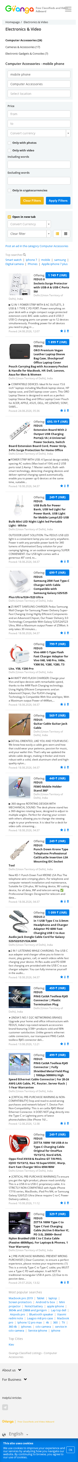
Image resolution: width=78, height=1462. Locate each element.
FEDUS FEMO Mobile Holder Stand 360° (48, 786)
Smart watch (13, 260)
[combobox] (39, 133)
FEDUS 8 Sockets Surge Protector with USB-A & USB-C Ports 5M (51, 285)
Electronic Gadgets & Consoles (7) (26, 53)
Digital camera (14, 264)
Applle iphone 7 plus (55, 264)
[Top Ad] (67, 331)
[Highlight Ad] (64, 331)
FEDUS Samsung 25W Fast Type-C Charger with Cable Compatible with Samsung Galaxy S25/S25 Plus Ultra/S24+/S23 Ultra (39, 587)
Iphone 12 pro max (29, 1322)
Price (11, 106)
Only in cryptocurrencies (29, 190)
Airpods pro (17, 1314)
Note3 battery (34, 1306)
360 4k (13, 1327)
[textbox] (37, 133)
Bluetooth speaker (41, 1314)
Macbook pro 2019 (21, 1298)
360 (55, 1322)
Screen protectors (20, 1302)
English (16, 1434)
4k (47, 1322)
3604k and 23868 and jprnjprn (28, 1310)
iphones (26, 1327)
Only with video (23, 150)
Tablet (40, 1298)
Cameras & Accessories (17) (22, 47)
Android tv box (45, 1302)
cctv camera (43, 1327)
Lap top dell (58, 1310)
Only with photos (24, 143)
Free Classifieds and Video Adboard (36, 1421)
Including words (18, 157)
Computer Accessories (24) (23, 40)
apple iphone (55, 1306)
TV (63, 1322)
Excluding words (18, 173)
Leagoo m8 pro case (40, 1318)
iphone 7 (31, 260)
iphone (55, 1330)
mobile (45, 260)
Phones (32, 264)
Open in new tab (24, 217)
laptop (53, 1298)
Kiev (11, 1344)
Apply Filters (58, 200)
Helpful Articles (11, 1398)
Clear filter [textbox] (18, 234)
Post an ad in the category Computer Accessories (36, 246)
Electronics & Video (23, 29)
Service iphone (37, 1330)
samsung (60, 260)
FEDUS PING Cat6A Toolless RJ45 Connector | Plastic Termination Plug (51, 998)
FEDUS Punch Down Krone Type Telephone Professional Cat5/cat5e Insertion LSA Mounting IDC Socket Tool (38, 855)
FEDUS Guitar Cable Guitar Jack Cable (50, 724)
